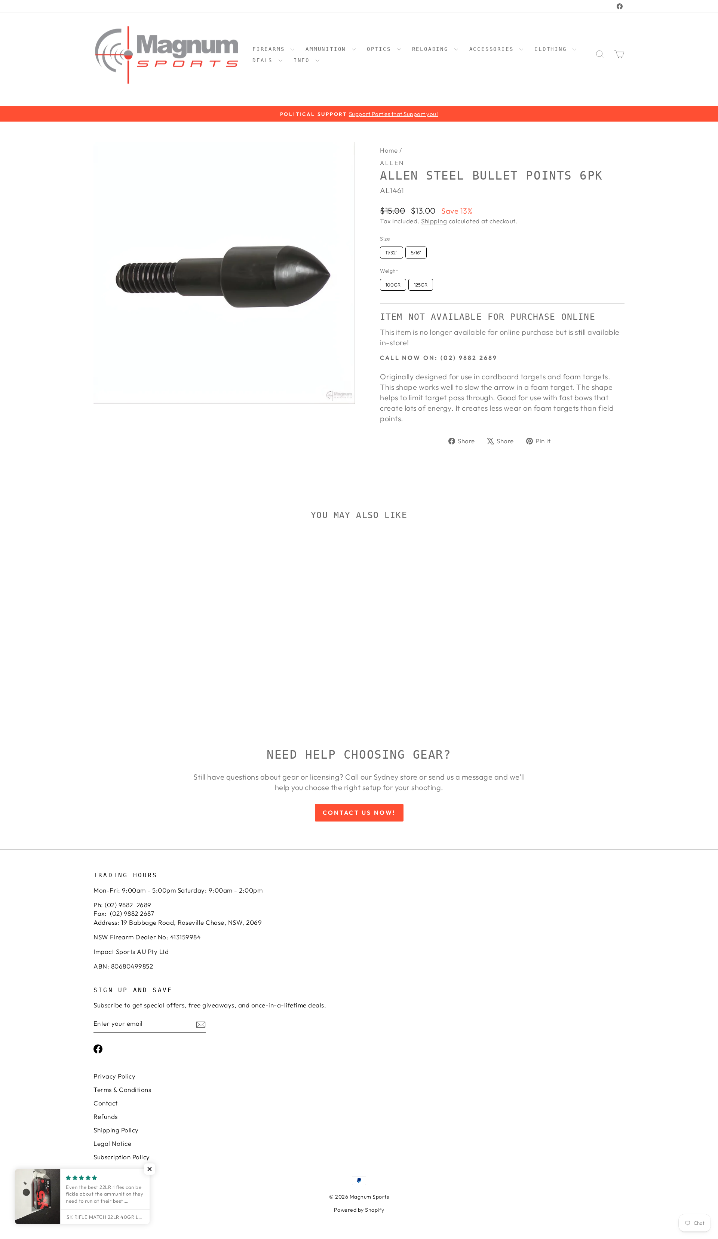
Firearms (270, 49)
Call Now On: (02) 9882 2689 (438, 357)
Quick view (157, 655)
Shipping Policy (116, 1130)
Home (389, 150)
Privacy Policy (114, 1076)
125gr (420, 283)
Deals (264, 60)
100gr (393, 283)
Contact (105, 1103)
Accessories (493, 49)
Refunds (105, 1116)
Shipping (434, 221)
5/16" (416, 251)
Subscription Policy (121, 1157)
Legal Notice (112, 1143)
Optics (381, 49)
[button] (149, 1169)
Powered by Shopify (359, 1209)
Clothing (552, 49)
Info (304, 60)
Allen (392, 162)
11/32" (391, 251)
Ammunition (328, 49)
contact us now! (359, 812)
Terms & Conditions (122, 1089)
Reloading (432, 49)
